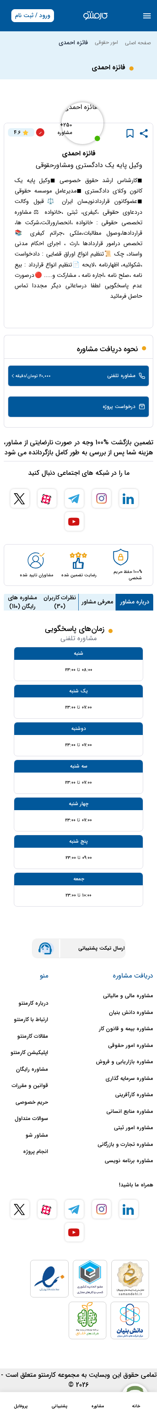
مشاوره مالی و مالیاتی (128, 996)
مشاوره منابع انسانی (129, 1111)
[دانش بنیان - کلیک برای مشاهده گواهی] (130, 1320)
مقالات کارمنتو (32, 1036)
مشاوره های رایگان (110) (22, 602)
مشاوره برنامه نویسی (129, 1161)
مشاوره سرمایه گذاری (129, 1078)
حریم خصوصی (31, 1102)
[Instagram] (101, 498)
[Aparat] (47, 498)
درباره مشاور (134, 601)
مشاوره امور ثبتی (133, 1128)
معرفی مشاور (97, 601)
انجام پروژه (35, 1152)
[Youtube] (74, 521)
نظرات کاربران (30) (60, 602)
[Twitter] (19, 498)
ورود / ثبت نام (32, 15)
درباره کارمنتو (33, 1003)
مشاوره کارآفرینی (134, 1095)
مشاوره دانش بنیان (131, 1013)
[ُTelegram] (74, 498)
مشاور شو (37, 1135)
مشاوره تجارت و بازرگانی (125, 1144)
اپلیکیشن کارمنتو (29, 1053)
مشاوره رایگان (32, 1069)
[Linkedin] (128, 498)
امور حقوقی (106, 42)
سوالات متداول (31, 1119)
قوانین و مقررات (30, 1086)
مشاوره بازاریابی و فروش (124, 1062)
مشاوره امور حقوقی (130, 1045)
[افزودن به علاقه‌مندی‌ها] (130, 133)
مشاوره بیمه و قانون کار (126, 1029)
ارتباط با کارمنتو (31, 1020)
